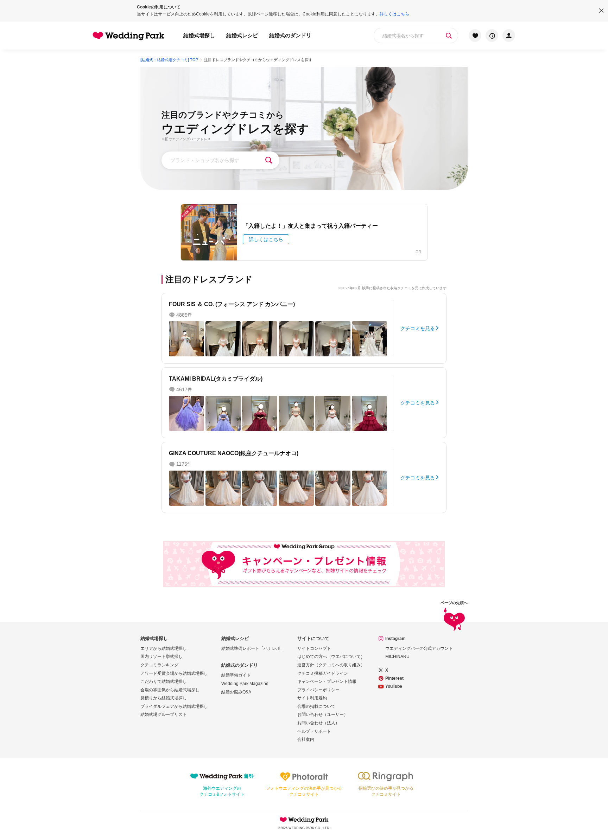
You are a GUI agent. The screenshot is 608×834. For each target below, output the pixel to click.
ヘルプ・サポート (314, 731)
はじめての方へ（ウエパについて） (331, 656)
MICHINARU (397, 656)
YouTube (393, 686)
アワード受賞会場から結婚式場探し (174, 673)
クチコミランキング (159, 664)
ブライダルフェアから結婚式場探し (174, 706)
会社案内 (305, 739)
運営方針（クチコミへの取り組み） (331, 664)
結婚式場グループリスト (163, 714)
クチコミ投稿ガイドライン (322, 673)
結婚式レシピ (242, 35)
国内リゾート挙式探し (161, 656)
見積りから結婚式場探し (163, 698)
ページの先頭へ (454, 603)
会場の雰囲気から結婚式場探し (170, 689)
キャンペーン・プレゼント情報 (326, 681)
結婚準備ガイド (236, 675)
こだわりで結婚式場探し (163, 681)
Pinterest (394, 678)
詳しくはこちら (394, 14)
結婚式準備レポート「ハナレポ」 (253, 648)
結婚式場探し (199, 35)
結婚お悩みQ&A (236, 692)
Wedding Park (304, 819)
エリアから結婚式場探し (163, 648)
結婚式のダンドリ (290, 35)
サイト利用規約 (312, 698)
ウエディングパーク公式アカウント (419, 648)
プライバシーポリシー (318, 689)
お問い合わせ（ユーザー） (322, 714)
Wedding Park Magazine (244, 683)
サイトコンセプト (314, 648)
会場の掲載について (316, 706)
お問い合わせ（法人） (318, 722)
